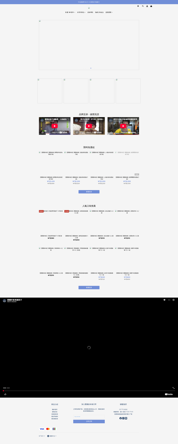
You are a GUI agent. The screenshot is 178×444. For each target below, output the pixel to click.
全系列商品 (80, 12)
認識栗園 (108, 12)
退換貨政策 (54, 414)
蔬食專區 (90, 12)
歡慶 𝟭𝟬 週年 (69, 12)
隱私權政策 (54, 419)
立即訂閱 (89, 421)
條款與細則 (54, 416)
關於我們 (54, 409)
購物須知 (54, 412)
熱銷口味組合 (99, 12)
